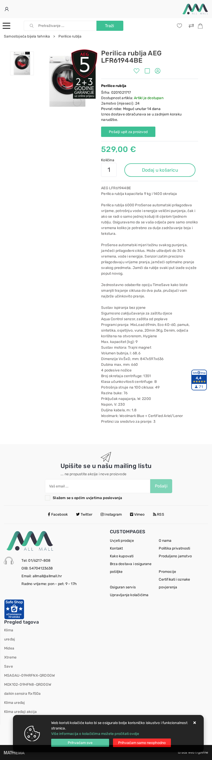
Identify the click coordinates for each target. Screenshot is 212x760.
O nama (165, 540)
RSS (160, 514)
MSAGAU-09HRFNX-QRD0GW (29, 675)
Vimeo (139, 514)
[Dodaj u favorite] (138, 72)
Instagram (113, 514)
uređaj (9, 639)
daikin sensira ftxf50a (22, 693)
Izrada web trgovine (193, 752)
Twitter (86, 514)
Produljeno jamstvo (175, 556)
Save (8, 666)
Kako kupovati (122, 556)
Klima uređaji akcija (20, 712)
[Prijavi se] (7, 9)
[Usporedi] (148, 72)
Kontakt (116, 548)
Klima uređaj (14, 702)
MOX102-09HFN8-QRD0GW (27, 684)
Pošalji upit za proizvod (128, 132)
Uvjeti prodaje (122, 540)
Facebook (59, 514)
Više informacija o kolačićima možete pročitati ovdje (95, 734)
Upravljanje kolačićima (129, 595)
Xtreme (10, 657)
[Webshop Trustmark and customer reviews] (14, 609)
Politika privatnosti (174, 548)
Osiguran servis (123, 587)
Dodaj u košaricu (160, 170)
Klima (8, 630)
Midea (9, 648)
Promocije (167, 571)
